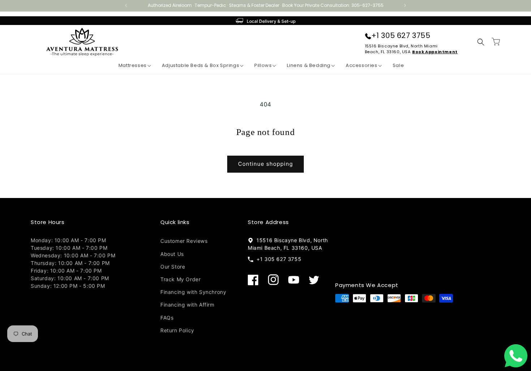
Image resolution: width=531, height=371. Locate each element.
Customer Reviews (184, 241)
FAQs (166, 317)
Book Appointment (435, 52)
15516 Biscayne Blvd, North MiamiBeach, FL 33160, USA (401, 49)
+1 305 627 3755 (401, 35)
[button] (129, 66)
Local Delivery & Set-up (271, 21)
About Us (172, 253)
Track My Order (180, 279)
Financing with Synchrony (193, 291)
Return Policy (177, 330)
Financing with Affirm (187, 304)
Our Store (172, 266)
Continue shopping (265, 163)
